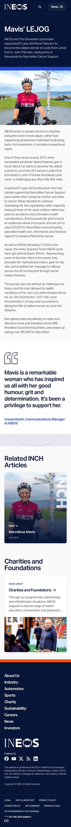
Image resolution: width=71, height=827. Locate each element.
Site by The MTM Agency (17, 817)
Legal (7, 800)
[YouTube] (14, 759)
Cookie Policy (12, 806)
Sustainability (15, 708)
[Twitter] (21, 759)
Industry (11, 682)
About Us (11, 675)
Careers (10, 715)
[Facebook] (6, 759)
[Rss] (28, 759)
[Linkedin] (35, 759)
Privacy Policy (47, 800)
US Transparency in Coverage (21, 811)
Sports (9, 695)
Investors (12, 728)
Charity (10, 702)
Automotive (13, 689)
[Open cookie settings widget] (6, 820)
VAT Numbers (32, 806)
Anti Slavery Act (25, 800)
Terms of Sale (52, 806)
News (8, 721)
